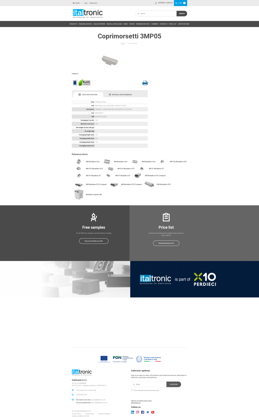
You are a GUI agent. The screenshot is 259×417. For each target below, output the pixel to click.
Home (123, 43)
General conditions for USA (80, 416)
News (126, 24)
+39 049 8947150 (81, 395)
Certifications (183, 24)
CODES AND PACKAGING (90, 94)
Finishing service (85, 24)
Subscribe (174, 384)
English (77, 3)
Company (154, 24)
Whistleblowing (136, 403)
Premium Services (143, 24)
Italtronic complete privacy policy (141, 401)
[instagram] (137, 412)
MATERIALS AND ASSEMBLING (122, 94)
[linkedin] (132, 412)
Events (132, 24)
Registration (93, 3)
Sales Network (99, 24)
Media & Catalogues (114, 24)
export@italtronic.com (98, 400)
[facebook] (142, 412)
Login (86, 3)
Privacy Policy (76, 414)
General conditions (104, 414)
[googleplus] (147, 412)
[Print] (145, 82)
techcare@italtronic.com (99, 402)
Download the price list (166, 243)
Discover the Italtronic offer (94, 241)
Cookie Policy (89, 414)
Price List (172, 24)
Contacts (163, 24)
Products (73, 24)
